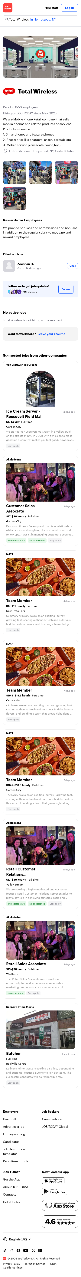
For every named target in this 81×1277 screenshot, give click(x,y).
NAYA (9, 554)
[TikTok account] (4, 1250)
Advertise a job (13, 1126)
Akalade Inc (13, 459)
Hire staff (51, 7)
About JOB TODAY (16, 1187)
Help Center (11, 1202)
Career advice (52, 1119)
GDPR (53, 1263)
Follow (66, 289)
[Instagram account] (11, 1250)
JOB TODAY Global (55, 1126)
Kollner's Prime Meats (20, 1006)
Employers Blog (14, 1134)
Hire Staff (9, 1119)
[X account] (33, 1250)
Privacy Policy (11, 1263)
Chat (73, 265)
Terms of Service (35, 1263)
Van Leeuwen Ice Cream (21, 364)
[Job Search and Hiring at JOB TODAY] (7, 7)
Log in (69, 7)
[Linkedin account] (40, 1250)
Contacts (9, 1194)
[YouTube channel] (25, 1250)
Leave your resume (51, 334)
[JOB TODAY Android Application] (54, 1191)
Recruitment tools (16, 1161)
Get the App (11, 1179)
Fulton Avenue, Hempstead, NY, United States (41, 151)
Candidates (11, 1141)
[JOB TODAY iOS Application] (53, 1181)
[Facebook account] (18, 1250)
